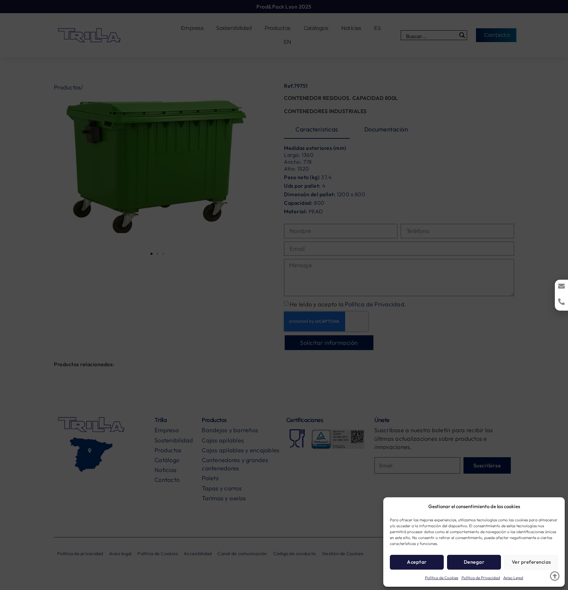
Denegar (474, 562)
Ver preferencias (531, 562)
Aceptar (417, 562)
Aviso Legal (513, 577)
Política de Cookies (441, 577)
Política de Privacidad (481, 577)
